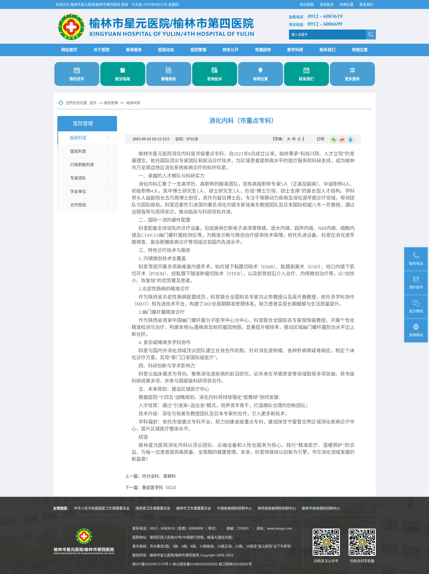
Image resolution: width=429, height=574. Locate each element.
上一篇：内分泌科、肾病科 (150, 476)
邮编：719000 (237, 528)
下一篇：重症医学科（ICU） (152, 487)
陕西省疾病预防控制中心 (277, 508)
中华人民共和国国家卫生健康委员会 (102, 508)
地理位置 (347, 4)
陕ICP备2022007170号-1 (152, 564)
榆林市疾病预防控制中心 (321, 508)
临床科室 (133, 103)
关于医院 (101, 50)
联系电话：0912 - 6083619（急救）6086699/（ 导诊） (175, 528)
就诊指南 (307, 4)
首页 (93, 103)
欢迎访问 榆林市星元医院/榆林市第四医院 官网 (92, 4)
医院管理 (198, 50)
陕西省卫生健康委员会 (153, 508)
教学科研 (295, 50)
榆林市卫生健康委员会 (193, 508)
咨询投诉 (327, 4)
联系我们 (366, 4)
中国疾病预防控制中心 (234, 508)
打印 (320, 139)
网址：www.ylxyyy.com (274, 528)
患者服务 (134, 50)
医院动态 (166, 50)
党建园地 (263, 50)
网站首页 (69, 50)
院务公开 (231, 50)
